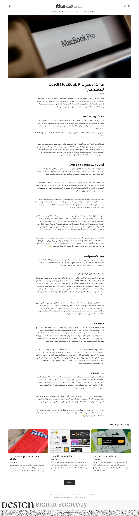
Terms (68, 495)
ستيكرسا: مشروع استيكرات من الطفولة (24, 458)
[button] (10, 6)
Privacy (74, 495)
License (56, 495)
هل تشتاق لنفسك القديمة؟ (64, 456)
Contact (45, 495)
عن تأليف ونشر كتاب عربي (104, 456)
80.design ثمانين (88, 495)
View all (69, 483)
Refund (80, 495)
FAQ (51, 495)
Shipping (62, 495)
